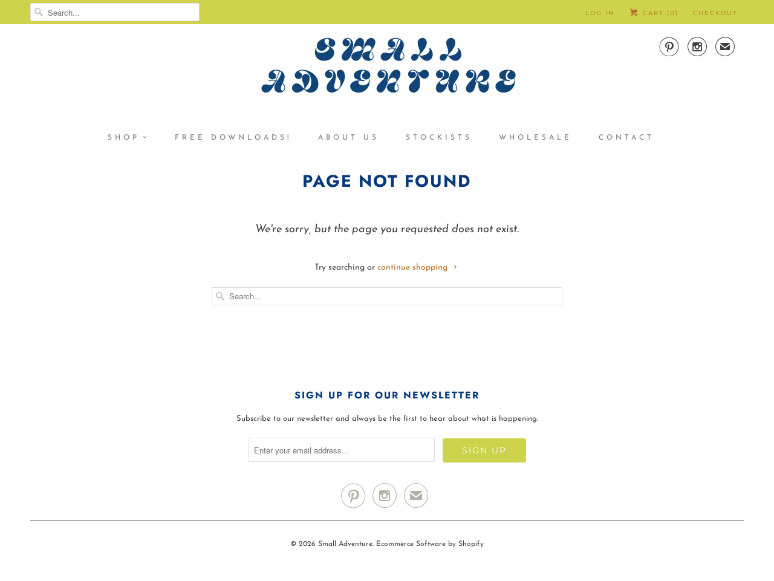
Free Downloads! (233, 137)
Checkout (715, 13)
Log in (599, 13)
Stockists (439, 137)
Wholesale (535, 137)
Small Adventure (345, 544)
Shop (124, 137)
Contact (626, 137)
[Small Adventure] (387, 69)
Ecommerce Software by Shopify (430, 544)
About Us (348, 137)
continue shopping (413, 267)
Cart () (659, 13)
